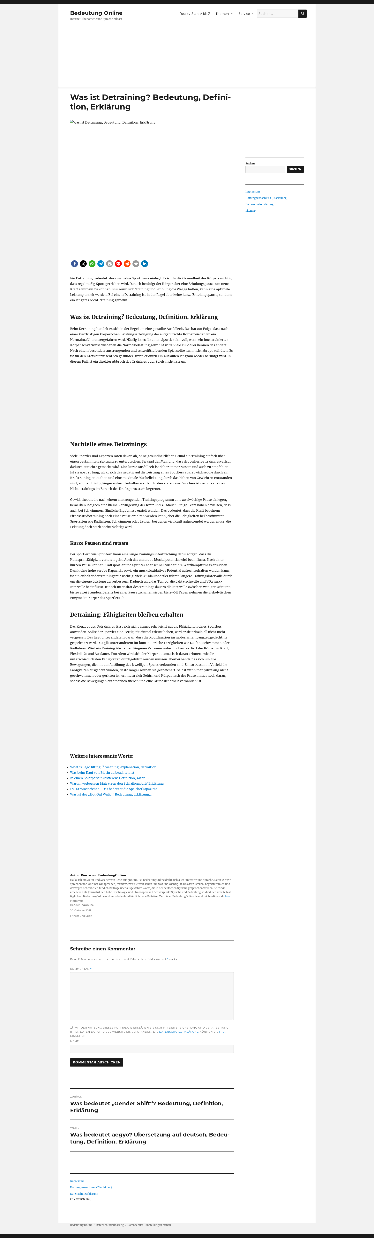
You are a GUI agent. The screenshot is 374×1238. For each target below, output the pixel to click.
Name (74, 1041)
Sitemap (250, 210)
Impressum (77, 1181)
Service (244, 14)
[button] (74, 263)
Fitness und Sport (81, 915)
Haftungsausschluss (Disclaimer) (91, 1187)
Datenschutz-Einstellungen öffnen (149, 1225)
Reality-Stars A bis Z (195, 14)
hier (227, 896)
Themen (222, 14)
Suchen (250, 163)
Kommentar (81, 968)
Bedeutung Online (96, 13)
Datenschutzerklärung (179, 1031)
